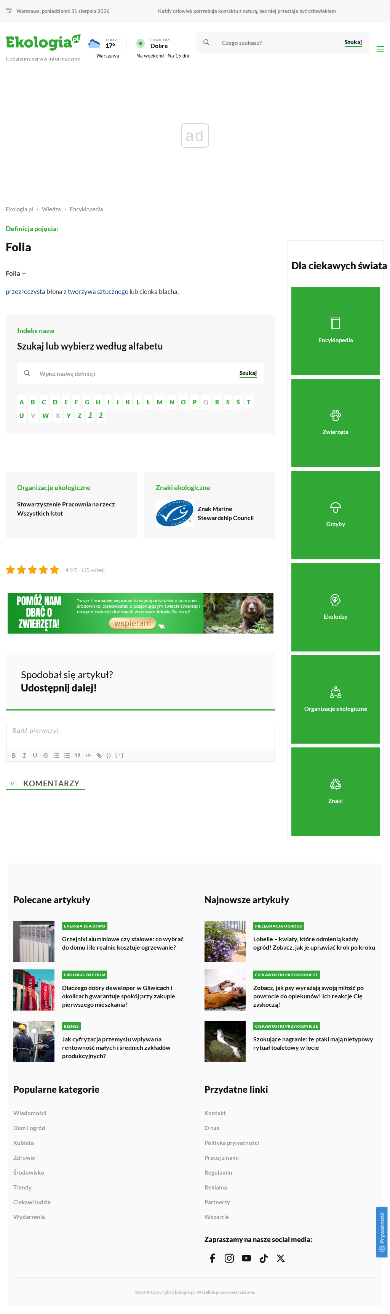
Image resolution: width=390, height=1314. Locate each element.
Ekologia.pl (19, 209)
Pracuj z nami (222, 1158)
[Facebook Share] (210, 680)
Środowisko (28, 1173)
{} (109, 755)
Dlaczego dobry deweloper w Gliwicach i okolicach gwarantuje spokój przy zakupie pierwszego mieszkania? (118, 996)
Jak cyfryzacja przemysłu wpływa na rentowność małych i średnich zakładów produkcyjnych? (116, 1047)
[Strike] (45, 755)
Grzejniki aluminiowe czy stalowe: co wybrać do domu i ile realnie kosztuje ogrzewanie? (123, 943)
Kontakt (215, 1113)
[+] (119, 755)
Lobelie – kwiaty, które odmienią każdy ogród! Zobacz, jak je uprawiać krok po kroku (314, 943)
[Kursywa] (24, 755)
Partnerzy (217, 1202)
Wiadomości (29, 1113)
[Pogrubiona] (13, 755)
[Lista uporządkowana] (56, 755)
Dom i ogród (29, 1128)
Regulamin (218, 1173)
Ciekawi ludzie (32, 1202)
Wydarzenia (29, 1217)
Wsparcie (217, 1217)
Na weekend (150, 56)
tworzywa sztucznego (98, 291)
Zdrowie (24, 1158)
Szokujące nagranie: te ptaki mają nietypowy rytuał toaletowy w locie (313, 1043)
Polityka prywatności (232, 1143)
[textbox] (70, 373)
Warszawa (107, 56)
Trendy (22, 1188)
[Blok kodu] (88, 755)
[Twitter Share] (230, 680)
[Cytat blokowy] (77, 755)
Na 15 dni (178, 56)
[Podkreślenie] (35, 755)
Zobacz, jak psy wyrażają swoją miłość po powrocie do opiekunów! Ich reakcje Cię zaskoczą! (308, 996)
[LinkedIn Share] (250, 680)
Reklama (216, 1188)
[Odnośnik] (99, 755)
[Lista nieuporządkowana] (67, 755)
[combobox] (134, 373)
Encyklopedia (86, 209)
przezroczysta (25, 291)
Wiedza (51, 209)
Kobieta (23, 1143)
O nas (212, 1128)
